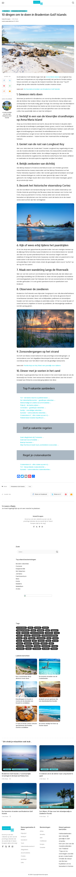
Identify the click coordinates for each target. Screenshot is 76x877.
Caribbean (49, 633)
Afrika (30, 627)
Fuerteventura (21, 576)
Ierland (55, 638)
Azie (47, 630)
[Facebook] (4, 80)
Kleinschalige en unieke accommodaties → (35, 403)
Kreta (18, 581)
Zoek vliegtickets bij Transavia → (32, 437)
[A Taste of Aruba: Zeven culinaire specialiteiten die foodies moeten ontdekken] (26, 714)
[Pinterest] (4, 86)
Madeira (19, 584)
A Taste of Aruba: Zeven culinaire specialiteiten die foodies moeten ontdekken (26, 725)
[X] (36, 527)
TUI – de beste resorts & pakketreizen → (35, 398)
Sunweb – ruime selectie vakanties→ (33, 413)
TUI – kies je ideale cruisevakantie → (33, 467)
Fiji (25, 638)
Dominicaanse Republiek (50, 635)
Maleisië (36, 643)
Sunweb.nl (24, 840)
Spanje (28, 648)
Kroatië (55, 641)
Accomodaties (21, 627)
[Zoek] (73, 3)
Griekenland (41, 638)
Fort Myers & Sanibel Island (59, 807)
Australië (40, 630)
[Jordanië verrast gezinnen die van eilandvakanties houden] (49, 689)
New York (53, 769)
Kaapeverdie (20, 569)
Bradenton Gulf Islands (19, 11)
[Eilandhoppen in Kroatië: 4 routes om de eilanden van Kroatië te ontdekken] (26, 689)
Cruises (23, 856)
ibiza (49, 638)
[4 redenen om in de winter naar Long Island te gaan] (56, 758)
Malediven (19, 586)
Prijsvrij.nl (23, 833)
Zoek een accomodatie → (29, 440)
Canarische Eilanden (37, 633)
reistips (54, 646)
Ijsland (19, 641)
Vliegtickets (25, 850)
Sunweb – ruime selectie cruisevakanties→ (35, 469)
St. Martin (45, 648)
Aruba (18, 589)
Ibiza (17, 579)
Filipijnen (31, 638)
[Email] (10, 91)
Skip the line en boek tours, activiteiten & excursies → (39, 445)
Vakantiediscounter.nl (27, 846)
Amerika (6, 11)
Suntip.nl (23, 836)
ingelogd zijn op (13, 508)
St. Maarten (37, 648)
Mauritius (29, 646)
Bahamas (54, 630)
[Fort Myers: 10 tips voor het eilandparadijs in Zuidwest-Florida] (56, 796)
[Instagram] (42, 527)
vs (30, 486)
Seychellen (20, 648)
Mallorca (44, 643)
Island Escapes (6, 19)
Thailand (54, 648)
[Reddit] (4, 91)
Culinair (19, 635)
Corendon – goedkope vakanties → (33, 408)
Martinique (20, 646)
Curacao (19, 566)
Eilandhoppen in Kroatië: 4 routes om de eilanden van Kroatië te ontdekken (24, 701)
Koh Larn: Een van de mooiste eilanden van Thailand (66, 846)
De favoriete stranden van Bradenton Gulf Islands (42, 89)
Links (22, 862)
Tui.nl (22, 843)
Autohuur (24, 859)
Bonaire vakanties (22, 564)
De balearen (36, 635)
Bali (18, 633)
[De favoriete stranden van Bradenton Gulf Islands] (19, 796)
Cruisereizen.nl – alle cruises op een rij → (34, 415)
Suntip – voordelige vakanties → (31, 410)
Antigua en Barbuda (22, 630)
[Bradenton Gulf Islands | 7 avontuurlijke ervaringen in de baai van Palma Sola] (19, 758)
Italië (34, 641)
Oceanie (37, 646)
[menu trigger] (3, 3)
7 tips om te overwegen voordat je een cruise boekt (66, 853)
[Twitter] (10, 80)
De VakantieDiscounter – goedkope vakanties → (37, 400)
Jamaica (19, 574)
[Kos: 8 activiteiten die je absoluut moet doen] (26, 667)
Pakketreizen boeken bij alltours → (32, 418)
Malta (51, 643)
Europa (19, 638)
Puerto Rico (46, 646)
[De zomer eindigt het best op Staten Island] (49, 714)
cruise (56, 633)
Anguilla (45, 627)
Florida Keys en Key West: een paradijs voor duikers (42, 365)
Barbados (25, 633)
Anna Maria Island (52, 77)
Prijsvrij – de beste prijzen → (30, 405)
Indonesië (27, 641)
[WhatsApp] (10, 86)
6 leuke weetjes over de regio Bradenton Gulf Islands (7, 115)
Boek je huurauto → (27, 442)
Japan (48, 641)
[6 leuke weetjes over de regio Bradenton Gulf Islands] (7, 106)
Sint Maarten (20, 571)
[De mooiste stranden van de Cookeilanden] (49, 667)
